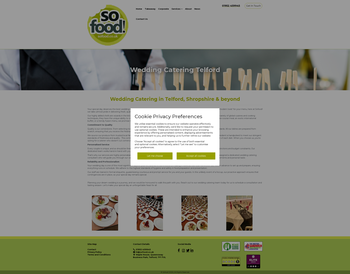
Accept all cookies (196, 156)
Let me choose (155, 156)
